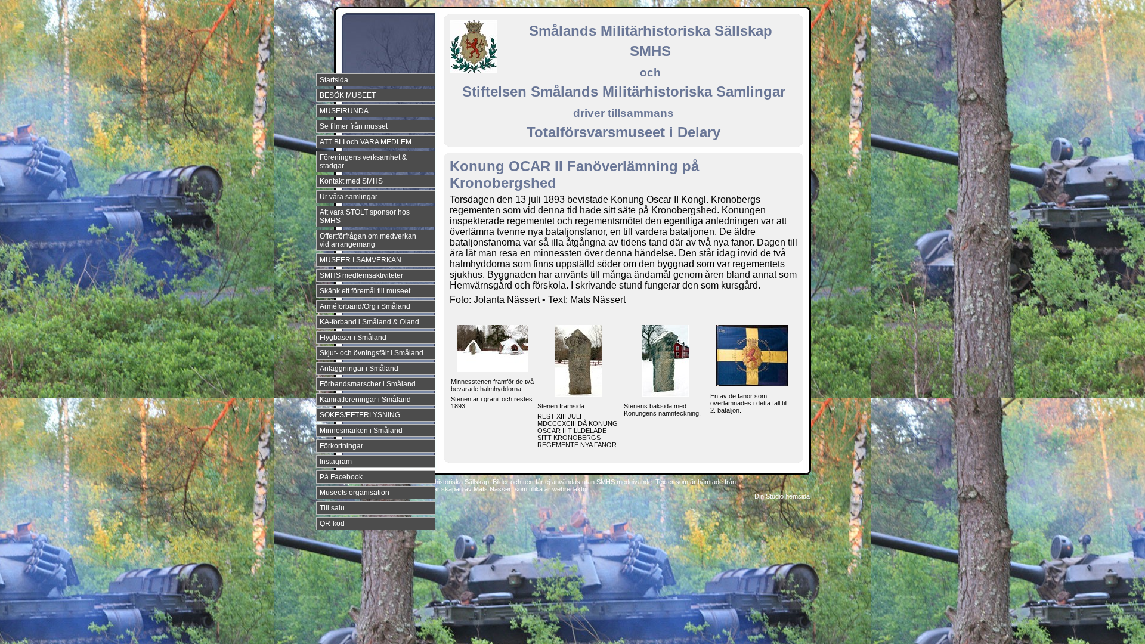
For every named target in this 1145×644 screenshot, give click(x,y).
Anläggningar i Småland (359, 368)
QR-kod (332, 523)
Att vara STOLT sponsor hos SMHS (365, 216)
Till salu (332, 508)
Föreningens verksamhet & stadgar (363, 161)
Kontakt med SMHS (351, 181)
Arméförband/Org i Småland (365, 306)
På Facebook (341, 477)
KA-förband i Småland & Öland (369, 322)
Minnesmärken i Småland (361, 430)
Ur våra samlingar (348, 197)
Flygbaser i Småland (353, 337)
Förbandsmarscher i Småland (368, 384)
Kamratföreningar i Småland (365, 399)
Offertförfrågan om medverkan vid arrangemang (368, 240)
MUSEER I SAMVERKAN (360, 260)
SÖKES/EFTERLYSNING (360, 415)
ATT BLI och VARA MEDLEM (365, 142)
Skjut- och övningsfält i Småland (371, 353)
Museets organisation (354, 492)
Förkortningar (341, 446)
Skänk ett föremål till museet (365, 291)
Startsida (334, 80)
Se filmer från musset (354, 126)
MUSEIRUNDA (344, 111)
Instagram (336, 461)
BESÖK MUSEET (348, 95)
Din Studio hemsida (782, 496)
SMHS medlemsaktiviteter (361, 275)
